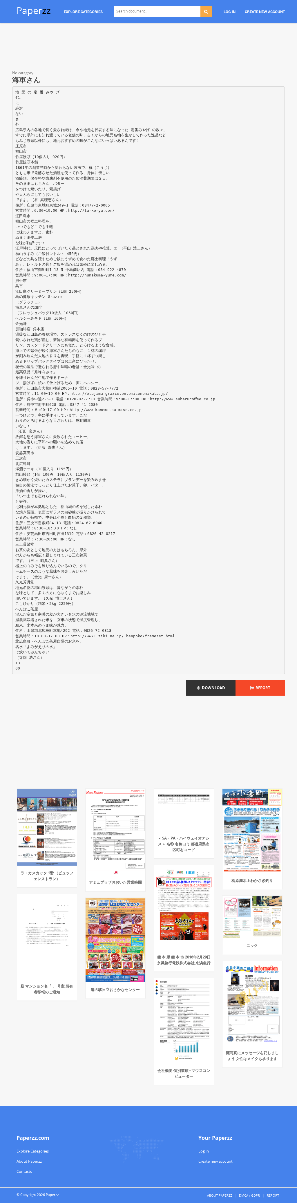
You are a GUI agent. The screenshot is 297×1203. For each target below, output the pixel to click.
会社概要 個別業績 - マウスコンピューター (183, 1073)
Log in (203, 1151)
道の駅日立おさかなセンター (115, 989)
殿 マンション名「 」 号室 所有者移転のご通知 (47, 988)
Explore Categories (33, 1151)
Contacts (24, 1171)
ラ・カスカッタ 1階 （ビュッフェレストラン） (47, 875)
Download (212, 687)
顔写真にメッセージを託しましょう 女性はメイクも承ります (252, 1055)
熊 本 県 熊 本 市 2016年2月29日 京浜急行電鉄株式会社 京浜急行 (184, 959)
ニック (252, 945)
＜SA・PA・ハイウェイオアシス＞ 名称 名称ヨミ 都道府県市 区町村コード (184, 843)
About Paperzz (29, 1161)
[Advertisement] (148, 48)
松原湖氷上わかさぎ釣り (252, 880)
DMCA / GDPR (249, 1195)
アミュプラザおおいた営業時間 (115, 882)
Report (262, 687)
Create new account (215, 1161)
